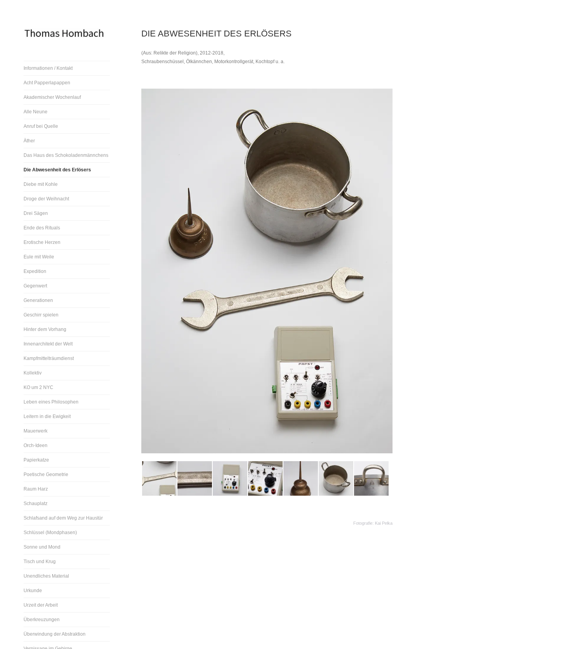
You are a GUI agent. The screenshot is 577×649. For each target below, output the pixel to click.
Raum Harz (36, 489)
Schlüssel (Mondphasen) (50, 532)
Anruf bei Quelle (41, 126)
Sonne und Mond (42, 547)
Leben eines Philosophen (51, 402)
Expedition (35, 271)
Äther (29, 141)
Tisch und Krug (40, 561)
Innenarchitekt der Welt (48, 344)
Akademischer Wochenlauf (52, 97)
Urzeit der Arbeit (41, 605)
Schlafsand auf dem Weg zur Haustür (63, 518)
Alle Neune (35, 112)
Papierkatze (36, 460)
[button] (159, 478)
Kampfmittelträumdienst (49, 358)
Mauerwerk (35, 431)
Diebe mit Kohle (41, 184)
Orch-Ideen (35, 445)
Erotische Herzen (42, 242)
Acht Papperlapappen (47, 82)
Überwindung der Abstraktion (55, 634)
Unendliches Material (46, 576)
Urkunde (33, 590)
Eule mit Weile (39, 257)
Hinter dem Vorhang (45, 329)
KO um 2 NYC (38, 387)
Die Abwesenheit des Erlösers (57, 170)
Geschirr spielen (41, 315)
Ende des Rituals (42, 228)
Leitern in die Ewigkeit (47, 416)
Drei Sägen (36, 213)
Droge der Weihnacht (46, 199)
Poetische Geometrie (46, 474)
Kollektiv (33, 373)
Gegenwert (35, 286)
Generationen (38, 300)
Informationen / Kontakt (48, 68)
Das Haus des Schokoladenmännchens (66, 155)
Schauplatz (35, 503)
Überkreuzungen (42, 619)
